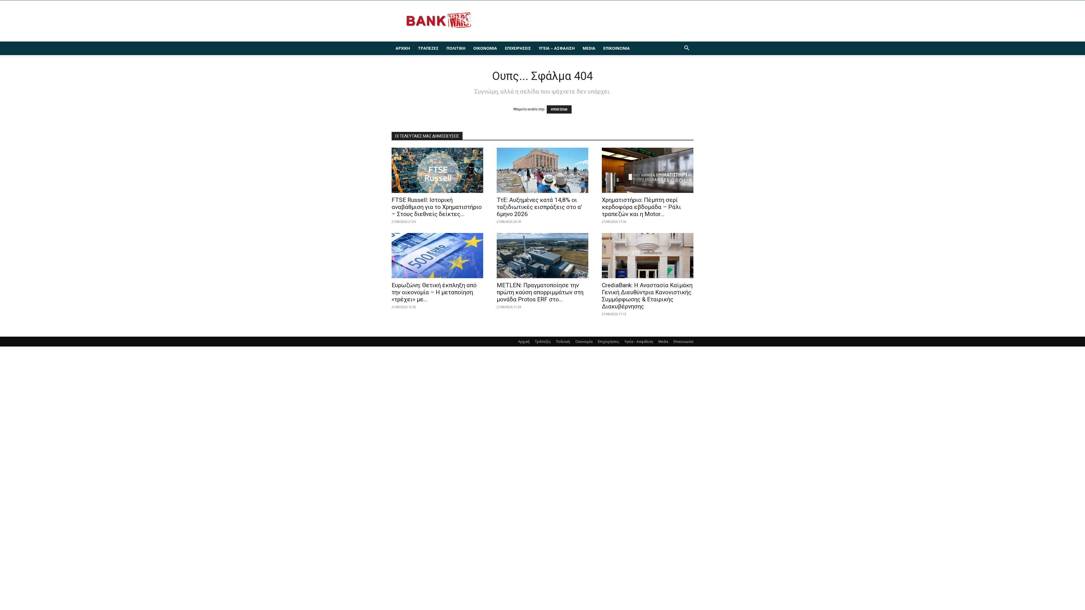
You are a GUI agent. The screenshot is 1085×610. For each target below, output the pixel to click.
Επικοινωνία (616, 48)
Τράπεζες (428, 48)
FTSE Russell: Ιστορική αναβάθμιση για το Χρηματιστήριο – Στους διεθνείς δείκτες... (437, 207)
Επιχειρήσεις (518, 48)
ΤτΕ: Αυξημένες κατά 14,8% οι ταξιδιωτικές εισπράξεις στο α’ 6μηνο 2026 (539, 207)
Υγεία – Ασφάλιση (557, 48)
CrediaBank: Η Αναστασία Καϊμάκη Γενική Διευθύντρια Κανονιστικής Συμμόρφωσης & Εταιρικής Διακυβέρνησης (647, 296)
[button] (686, 48)
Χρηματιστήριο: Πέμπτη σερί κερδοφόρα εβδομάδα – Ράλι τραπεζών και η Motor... (641, 207)
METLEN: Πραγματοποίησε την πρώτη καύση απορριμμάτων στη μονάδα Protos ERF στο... (540, 292)
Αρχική (403, 48)
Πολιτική (455, 48)
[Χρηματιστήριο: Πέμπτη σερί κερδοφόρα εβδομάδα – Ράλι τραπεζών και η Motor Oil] (647, 170)
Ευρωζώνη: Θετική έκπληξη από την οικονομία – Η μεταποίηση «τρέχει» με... (434, 292)
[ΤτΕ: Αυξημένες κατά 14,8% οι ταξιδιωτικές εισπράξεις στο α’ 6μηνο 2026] (542, 170)
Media (589, 48)
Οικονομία (485, 48)
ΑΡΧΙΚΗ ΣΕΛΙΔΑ (559, 109)
